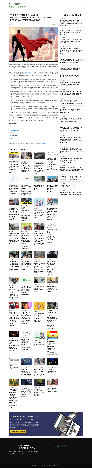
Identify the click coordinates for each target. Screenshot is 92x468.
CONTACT (58, 5)
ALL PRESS (51, 5)
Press (48, 445)
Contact (49, 448)
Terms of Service (61, 445)
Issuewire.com (28, 72)
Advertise (49, 446)
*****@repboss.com (14, 130)
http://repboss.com (13, 138)
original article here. (44, 143)
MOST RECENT (42, 5)
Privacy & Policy (61, 446)
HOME (34, 5)
